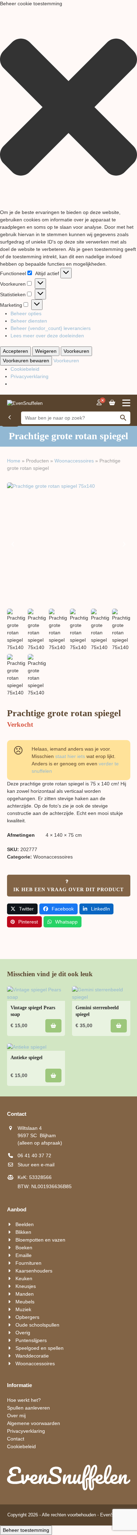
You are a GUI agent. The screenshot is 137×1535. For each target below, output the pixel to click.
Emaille (23, 1255)
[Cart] (112, 403)
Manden (24, 1294)
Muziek (23, 1309)
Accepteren (15, 351)
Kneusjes (25, 1286)
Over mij (16, 1415)
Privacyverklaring (29, 376)
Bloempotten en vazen (40, 1240)
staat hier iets (70, 756)
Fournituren (28, 1263)
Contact (15, 1439)
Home (13, 461)
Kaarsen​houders (33, 1271)
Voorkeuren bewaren (26, 360)
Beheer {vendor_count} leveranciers (51, 328)
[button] (68, 108)
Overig (22, 1332)
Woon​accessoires (74, 461)
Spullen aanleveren (28, 1408)
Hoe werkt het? (24, 1400)
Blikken (23, 1232)
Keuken (23, 1278)
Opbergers (27, 1317)
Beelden (24, 1224)
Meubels (24, 1301)
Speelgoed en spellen (39, 1348)
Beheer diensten (29, 321)
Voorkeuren (76, 351)
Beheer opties (26, 313)
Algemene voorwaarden (33, 1423)
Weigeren (46, 351)
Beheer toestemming (26, 1530)
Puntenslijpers (31, 1340)
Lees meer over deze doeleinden (47, 335)
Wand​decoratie (32, 1356)
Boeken (23, 1247)
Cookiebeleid (25, 369)
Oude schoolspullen (37, 1325)
